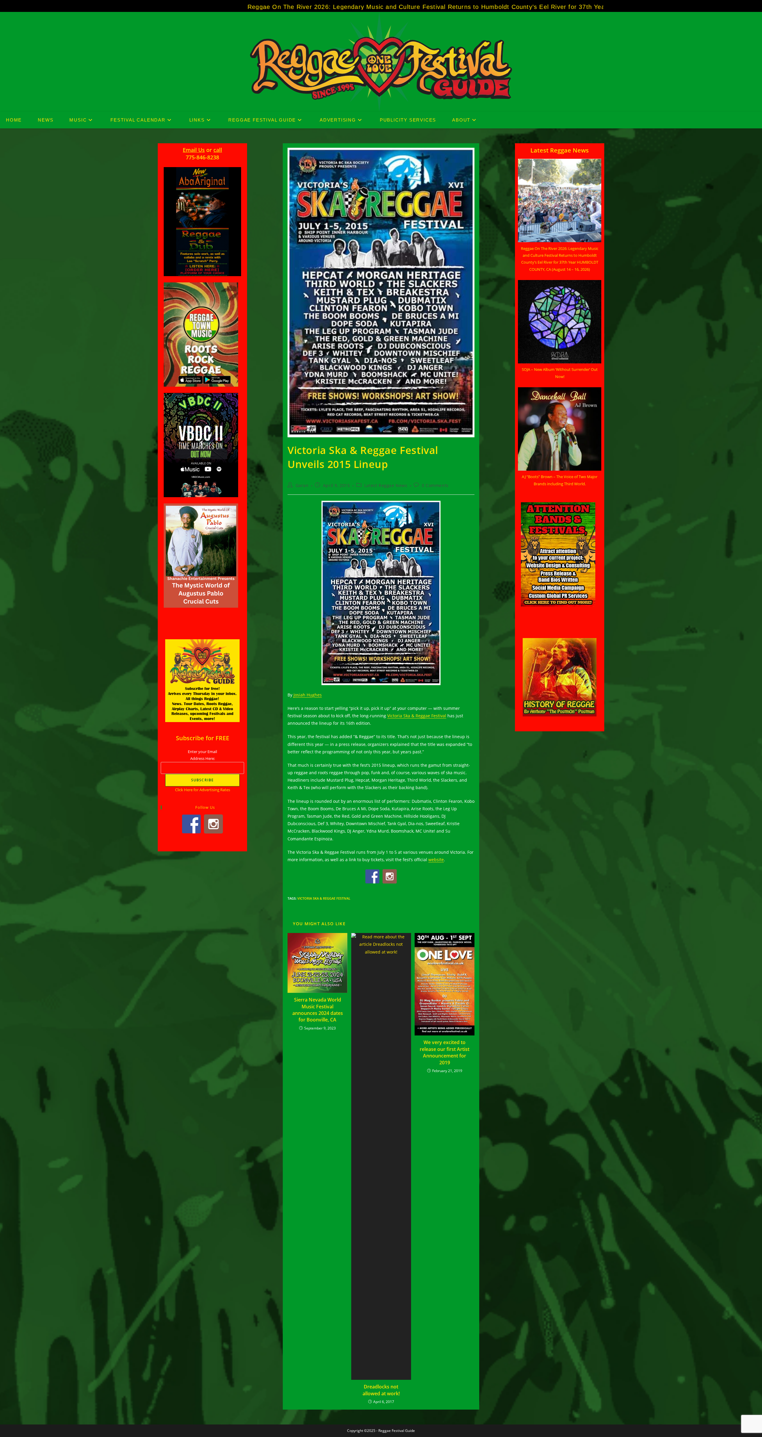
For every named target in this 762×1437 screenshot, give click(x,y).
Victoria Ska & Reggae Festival (323, 898)
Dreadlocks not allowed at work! (381, 1389)
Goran (302, 485)
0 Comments (435, 485)
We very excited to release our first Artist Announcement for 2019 (444, 1052)
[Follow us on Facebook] (372, 876)
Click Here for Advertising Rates (202, 789)
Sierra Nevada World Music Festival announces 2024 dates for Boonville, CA (317, 1009)
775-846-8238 (202, 157)
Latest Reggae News (385, 485)
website (436, 859)
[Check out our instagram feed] (389, 876)
